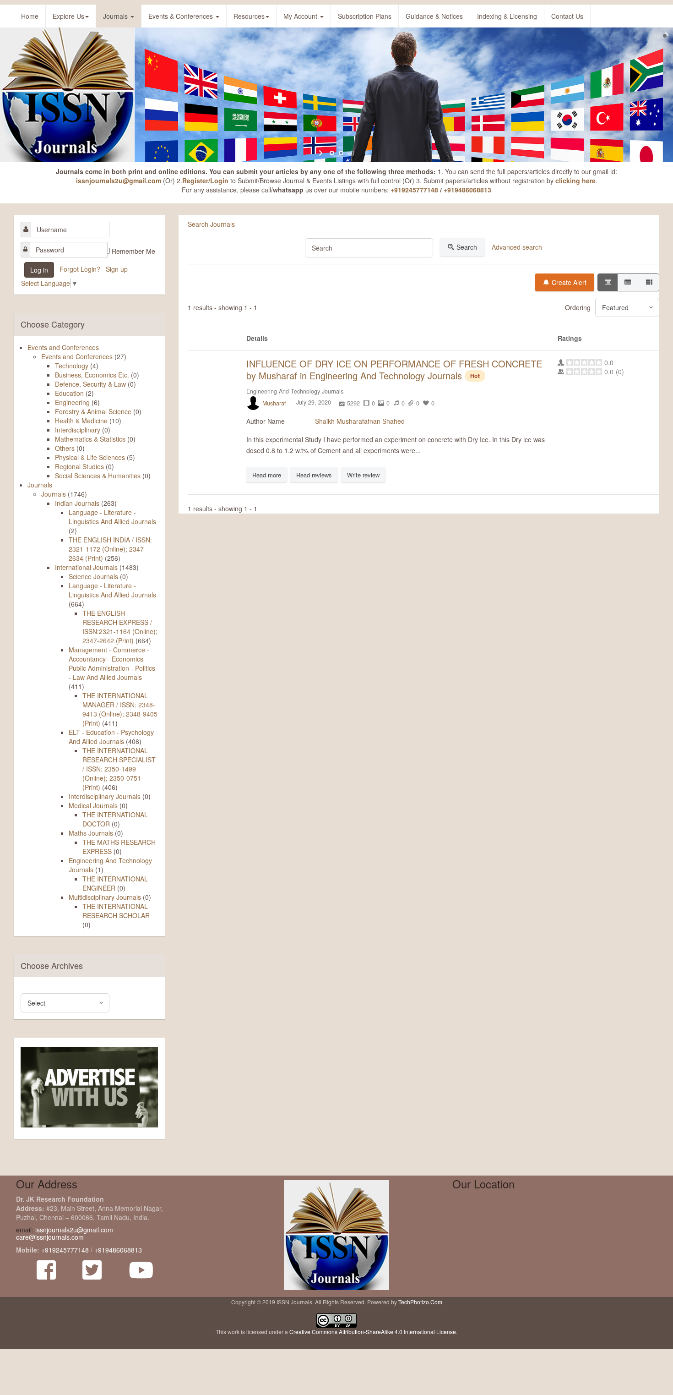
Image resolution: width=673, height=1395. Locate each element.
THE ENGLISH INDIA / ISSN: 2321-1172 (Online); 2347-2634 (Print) (110, 549)
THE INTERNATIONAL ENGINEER (115, 883)
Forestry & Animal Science (93, 411)
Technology (71, 365)
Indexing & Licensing (507, 16)
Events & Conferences (181, 16)
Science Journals (93, 576)
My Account (301, 16)
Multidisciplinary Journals (105, 897)
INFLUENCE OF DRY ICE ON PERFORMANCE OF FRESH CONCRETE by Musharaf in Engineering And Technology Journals (394, 369)
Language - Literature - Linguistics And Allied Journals (112, 517)
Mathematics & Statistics (90, 438)
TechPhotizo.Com (420, 1302)
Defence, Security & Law (90, 383)
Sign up (118, 269)
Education (69, 393)
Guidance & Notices (434, 16)
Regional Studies (79, 466)
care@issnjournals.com (50, 1237)
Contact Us (567, 16)
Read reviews (314, 474)
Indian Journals (77, 503)
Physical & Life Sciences (90, 457)
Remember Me (133, 251)
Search (466, 247)
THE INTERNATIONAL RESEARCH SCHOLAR (116, 911)
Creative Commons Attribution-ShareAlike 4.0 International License (372, 1331)
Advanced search (517, 247)
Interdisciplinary (77, 429)
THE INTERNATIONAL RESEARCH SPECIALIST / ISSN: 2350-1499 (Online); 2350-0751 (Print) (119, 769)
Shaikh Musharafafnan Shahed (360, 421)
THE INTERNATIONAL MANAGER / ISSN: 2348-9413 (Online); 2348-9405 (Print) (119, 709)
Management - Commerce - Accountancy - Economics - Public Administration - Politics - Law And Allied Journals (112, 663)
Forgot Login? (81, 269)
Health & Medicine (81, 420)
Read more (266, 474)
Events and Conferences (63, 347)
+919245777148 (414, 189)
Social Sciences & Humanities (98, 475)
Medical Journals (93, 805)
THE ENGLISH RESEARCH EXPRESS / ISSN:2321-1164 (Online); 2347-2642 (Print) (119, 626)
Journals (116, 16)
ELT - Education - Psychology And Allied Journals (111, 737)
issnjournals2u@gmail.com (118, 180)
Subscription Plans (364, 16)
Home (29, 16)
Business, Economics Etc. (92, 374)
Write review (363, 474)
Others (65, 448)
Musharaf (274, 403)
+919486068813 (467, 189)
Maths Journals (91, 832)
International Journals (86, 567)
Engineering (72, 402)
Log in (39, 269)
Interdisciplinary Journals (105, 796)
